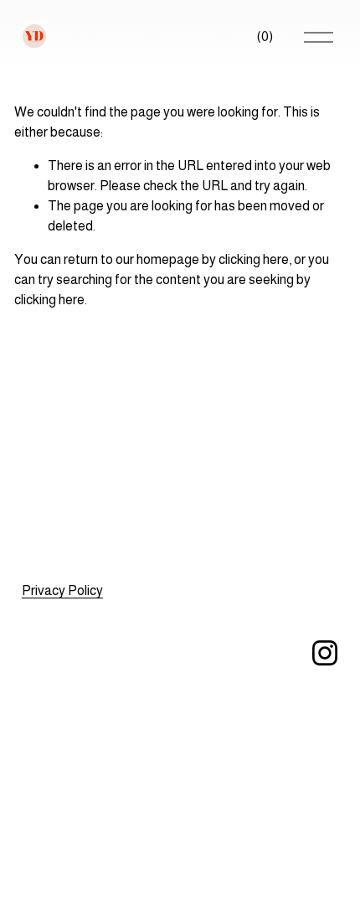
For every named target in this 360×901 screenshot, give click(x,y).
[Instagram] (324, 653)
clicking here (254, 259)
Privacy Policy (62, 590)
